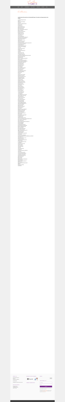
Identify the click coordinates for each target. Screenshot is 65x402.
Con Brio (46, 390)
